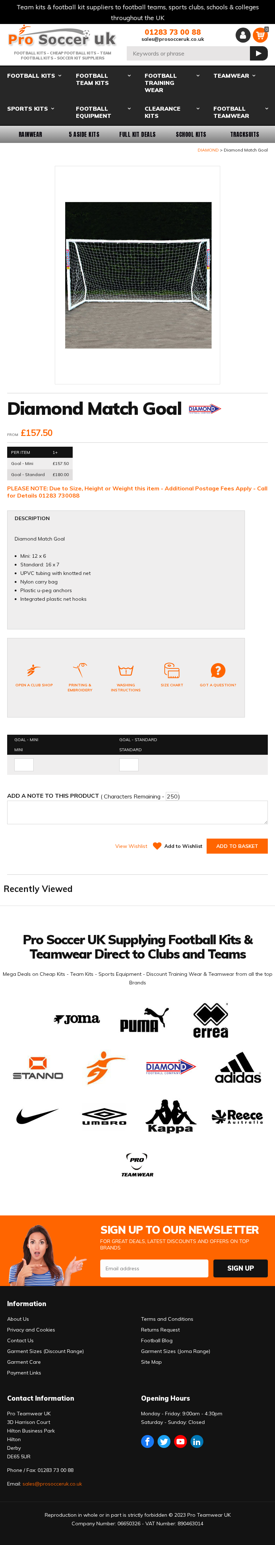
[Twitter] (164, 1441)
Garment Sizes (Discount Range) (45, 1351)
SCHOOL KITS (191, 134)
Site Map (151, 1362)
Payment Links (24, 1372)
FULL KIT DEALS (137, 134)
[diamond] (205, 410)
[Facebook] (147, 1441)
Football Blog (157, 1340)
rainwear (30, 134)
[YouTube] (180, 1441)
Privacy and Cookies (31, 1329)
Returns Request (160, 1329)
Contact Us (20, 1340)
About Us (18, 1319)
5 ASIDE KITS (84, 134)
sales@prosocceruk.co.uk (172, 39)
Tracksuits (244, 134)
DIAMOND (208, 150)
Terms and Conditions (167, 1319)
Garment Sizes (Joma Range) (175, 1351)
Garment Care (24, 1362)
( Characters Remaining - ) (93, 796)
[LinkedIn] (196, 1441)
